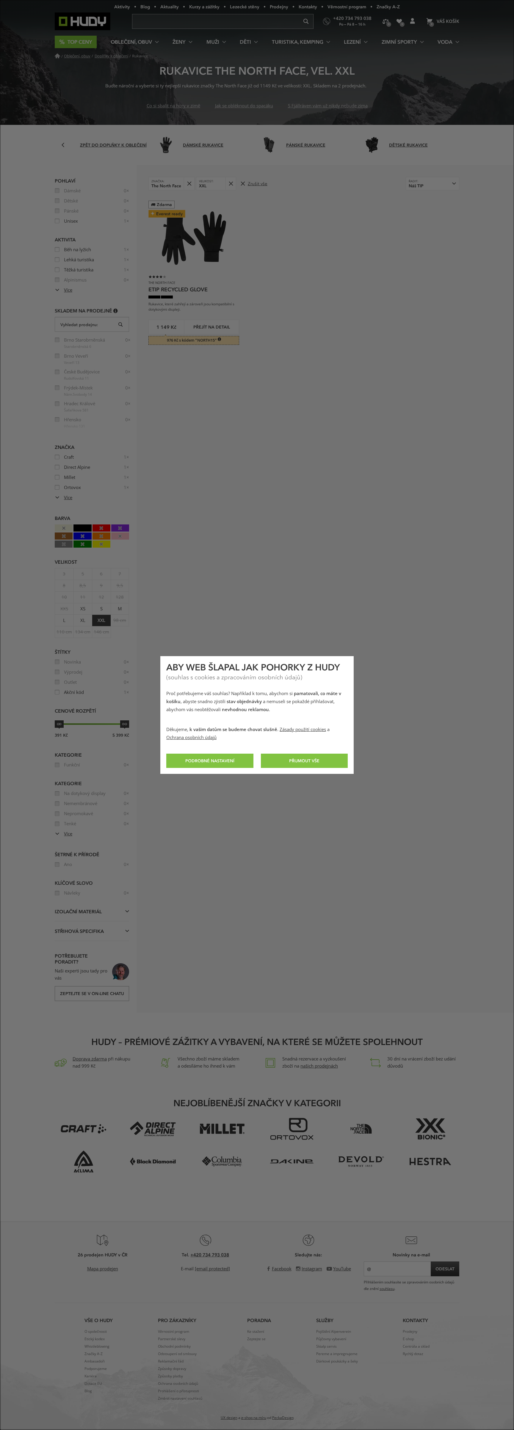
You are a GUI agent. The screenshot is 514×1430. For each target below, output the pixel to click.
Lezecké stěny (244, 6)
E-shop (408, 1339)
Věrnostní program (346, 6)
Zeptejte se (256, 1339)
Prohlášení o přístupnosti (178, 1391)
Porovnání (385, 21)
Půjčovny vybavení (331, 1339)
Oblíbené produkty (399, 21)
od (59, 724)
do (124, 724)
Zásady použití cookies (303, 729)
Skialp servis (326, 1346)
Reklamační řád (171, 1361)
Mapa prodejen (102, 1269)
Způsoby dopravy (172, 1368)
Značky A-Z (388, 6)
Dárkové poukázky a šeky (337, 1361)
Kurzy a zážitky (204, 6)
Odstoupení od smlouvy (177, 1354)
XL (82, 620)
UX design (229, 1417)
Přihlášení (412, 21)
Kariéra (90, 1376)
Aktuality (169, 6)
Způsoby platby (170, 1376)
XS (82, 609)
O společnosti (95, 1331)
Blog (145, 6)
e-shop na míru (253, 1417)
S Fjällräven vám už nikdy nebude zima (328, 106)
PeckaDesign (283, 1417)
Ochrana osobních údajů (191, 737)
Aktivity (122, 6)
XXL (101, 620)
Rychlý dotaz (413, 1354)
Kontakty (308, 6)
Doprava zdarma (90, 1059)
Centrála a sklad (416, 1346)
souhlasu (387, 1288)
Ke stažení (255, 1331)
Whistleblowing (96, 1346)
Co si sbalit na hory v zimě (173, 106)
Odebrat (189, 183)
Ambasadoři (94, 1361)
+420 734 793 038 (209, 1254)
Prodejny (279, 6)
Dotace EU (93, 1383)
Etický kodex (94, 1339)
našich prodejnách (319, 1066)
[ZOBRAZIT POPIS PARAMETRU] (115, 310)
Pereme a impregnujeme (337, 1354)
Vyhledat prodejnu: (79, 324)
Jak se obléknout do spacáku (244, 106)
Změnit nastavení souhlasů (180, 1398)
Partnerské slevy (171, 1339)
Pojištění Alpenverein (333, 1331)
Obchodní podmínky (174, 1346)
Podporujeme (95, 1368)
